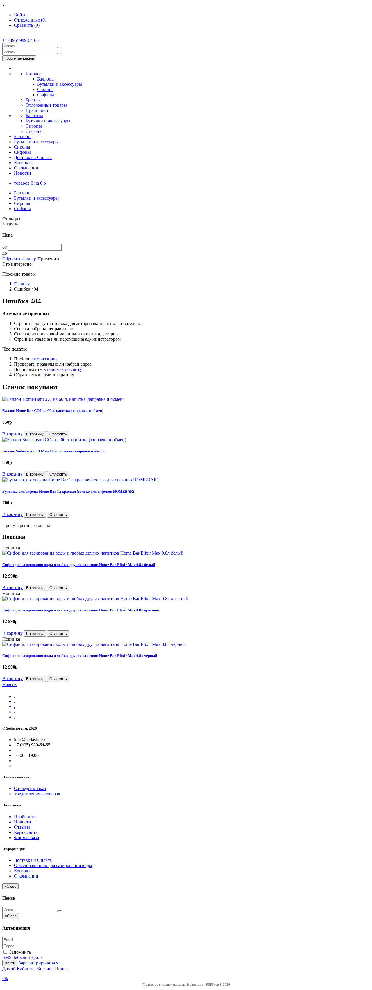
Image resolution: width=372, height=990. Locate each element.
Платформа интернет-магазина (163, 984)
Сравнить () (27, 25)
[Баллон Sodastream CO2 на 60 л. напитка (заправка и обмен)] (64, 439)
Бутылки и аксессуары (59, 84)
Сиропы (45, 89)
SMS (7, 957)
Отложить (58, 434)
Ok (5, 978)
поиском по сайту (64, 369)
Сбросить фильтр (19, 258)
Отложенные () (30, 19)
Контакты (23, 162)
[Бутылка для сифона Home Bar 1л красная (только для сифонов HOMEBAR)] (80, 479)
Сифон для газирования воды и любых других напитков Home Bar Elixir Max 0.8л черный (79, 655)
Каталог (34, 73)
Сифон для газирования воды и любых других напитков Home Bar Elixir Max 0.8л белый (78, 564)
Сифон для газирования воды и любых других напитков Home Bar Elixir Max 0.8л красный (80, 610)
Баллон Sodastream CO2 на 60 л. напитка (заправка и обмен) (53, 451)
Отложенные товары (46, 105)
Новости (22, 173)
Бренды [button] (33, 99)
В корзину (12, 433)
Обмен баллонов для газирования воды (53, 865)
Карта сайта (25, 832)
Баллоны (46, 78)
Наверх (9, 684)
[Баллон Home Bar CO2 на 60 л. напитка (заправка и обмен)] (63, 399)
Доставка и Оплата (33, 157)
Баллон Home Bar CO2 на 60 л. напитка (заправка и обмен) (52, 410)
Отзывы (22, 827)
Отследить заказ (30, 788)
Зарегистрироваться (38, 962)
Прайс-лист (37, 110)
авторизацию (44, 358)
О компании (26, 167)
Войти (20, 14)
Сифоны (45, 94)
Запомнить (19, 952)
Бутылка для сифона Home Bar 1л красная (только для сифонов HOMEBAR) (68, 491)
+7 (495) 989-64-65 (20, 40)
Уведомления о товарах (37, 793)
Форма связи (26, 837)
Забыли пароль (27, 957)
